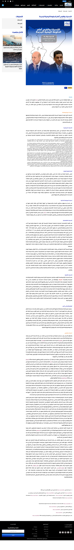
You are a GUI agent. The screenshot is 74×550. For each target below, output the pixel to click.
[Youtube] (63, 532)
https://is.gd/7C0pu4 (34, 495)
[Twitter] (68, 532)
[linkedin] (65, 532)
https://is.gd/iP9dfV (59, 495)
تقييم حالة (20, 23)
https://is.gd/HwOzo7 (53, 506)
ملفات (47, 536)
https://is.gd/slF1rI (59, 512)
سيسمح (38, 430)
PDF (65, 87)
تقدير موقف (60, 11)
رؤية (21, 27)
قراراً (37, 100)
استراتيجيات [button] (49, 5)
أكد (51, 362)
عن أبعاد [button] (56, 5)
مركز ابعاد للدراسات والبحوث (31, 538)
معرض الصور (23, 5)
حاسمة (27, 359)
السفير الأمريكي (60, 468)
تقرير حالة (46, 533)
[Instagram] (60, 532)
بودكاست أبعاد (34, 533)
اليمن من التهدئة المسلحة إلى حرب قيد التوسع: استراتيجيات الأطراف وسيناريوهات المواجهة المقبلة (13, 66)
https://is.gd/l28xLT (36, 515)
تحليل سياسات (65, 11)
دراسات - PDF (34, 529)
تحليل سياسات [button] (42, 5)
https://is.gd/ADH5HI (56, 509)
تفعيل (43, 340)
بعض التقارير (35, 465)
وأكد (45, 212)
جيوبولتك (35, 527)
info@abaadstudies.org (68, 526)
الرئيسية (61, 5)
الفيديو (28, 5)
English (64, 1)
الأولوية (60, 340)
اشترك (13, 535)
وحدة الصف (64, 378)
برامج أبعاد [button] (17, 5)
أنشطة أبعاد (34, 5)
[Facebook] (71, 532)
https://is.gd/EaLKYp (67, 503)
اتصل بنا (69, 1)
